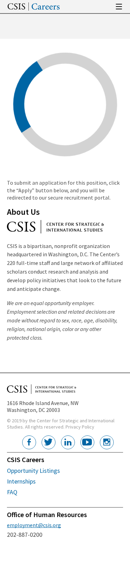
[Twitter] (48, 442)
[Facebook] (29, 442)
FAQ (12, 492)
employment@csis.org (34, 525)
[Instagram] (107, 442)
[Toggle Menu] (119, 6)
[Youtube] (87, 442)
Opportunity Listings (33, 471)
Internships (21, 481)
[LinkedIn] (68, 442)
